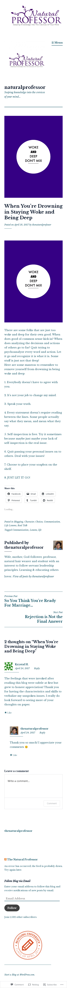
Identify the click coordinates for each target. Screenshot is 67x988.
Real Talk (22, 525)
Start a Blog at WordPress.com (19, 974)
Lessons (33, 530)
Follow (12, 907)
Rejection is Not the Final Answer (44, 617)
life (39, 530)
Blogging (18, 521)
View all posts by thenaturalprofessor (33, 576)
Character (29, 521)
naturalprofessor (24, 87)
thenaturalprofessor (41, 224)
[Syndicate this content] (5, 859)
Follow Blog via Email (17, 881)
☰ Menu (57, 42)
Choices (39, 521)
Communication (52, 521)
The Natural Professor (22, 859)
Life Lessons (10, 525)
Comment (52, 803)
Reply (37, 668)
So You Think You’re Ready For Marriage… (30, 601)
